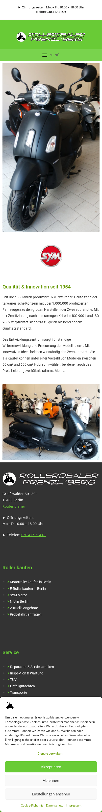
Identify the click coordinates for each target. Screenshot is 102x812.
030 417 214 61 (57, 11)
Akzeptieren (51, 766)
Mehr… (60, 371)
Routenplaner (13, 506)
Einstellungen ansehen (51, 793)
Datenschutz (54, 805)
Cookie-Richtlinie (32, 805)
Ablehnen (51, 780)
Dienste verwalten (49, 753)
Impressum (73, 805)
